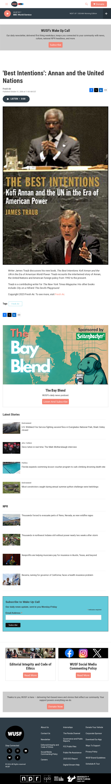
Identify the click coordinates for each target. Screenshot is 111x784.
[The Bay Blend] (55, 354)
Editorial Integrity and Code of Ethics (30, 666)
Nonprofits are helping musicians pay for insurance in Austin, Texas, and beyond (59, 555)
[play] (7, 13)
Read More (30, 675)
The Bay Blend (55, 390)
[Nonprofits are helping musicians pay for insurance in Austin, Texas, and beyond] (11, 559)
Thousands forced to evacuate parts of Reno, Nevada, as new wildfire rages (57, 515)
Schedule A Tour (93, 764)
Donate (100, 4)
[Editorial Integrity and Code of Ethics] (30, 653)
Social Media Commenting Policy (49, 753)
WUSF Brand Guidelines (95, 758)
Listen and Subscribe (55, 401)
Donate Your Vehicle (94, 727)
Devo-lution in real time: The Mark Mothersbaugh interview (49, 447)
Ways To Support (93, 746)
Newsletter (45, 740)
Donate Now (55, 706)
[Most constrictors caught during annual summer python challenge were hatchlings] (11, 487)
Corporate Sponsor (94, 733)
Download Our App (94, 740)
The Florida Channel (71, 733)
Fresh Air (59, 294)
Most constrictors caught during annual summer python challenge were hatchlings (60, 486)
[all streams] (107, 13)
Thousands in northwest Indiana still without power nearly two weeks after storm (60, 535)
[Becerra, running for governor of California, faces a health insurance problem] (11, 579)
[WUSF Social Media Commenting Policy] (83, 653)
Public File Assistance (72, 753)
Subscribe (55, 44)
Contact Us (45, 733)
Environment (26, 423)
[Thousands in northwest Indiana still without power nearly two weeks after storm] (11, 540)
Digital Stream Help (71, 765)
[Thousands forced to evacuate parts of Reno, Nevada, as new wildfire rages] (11, 520)
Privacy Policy (91, 752)
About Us (45, 727)
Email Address (14, 613)
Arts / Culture (27, 443)
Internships (68, 727)
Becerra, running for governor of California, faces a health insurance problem (57, 575)
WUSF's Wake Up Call (55, 31)
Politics (24, 463)
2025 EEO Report (70, 759)
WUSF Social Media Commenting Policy (83, 666)
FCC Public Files (69, 747)
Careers (44, 760)
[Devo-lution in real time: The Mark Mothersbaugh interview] (11, 448)
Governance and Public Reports (73, 740)
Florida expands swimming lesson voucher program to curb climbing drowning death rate (63, 467)
